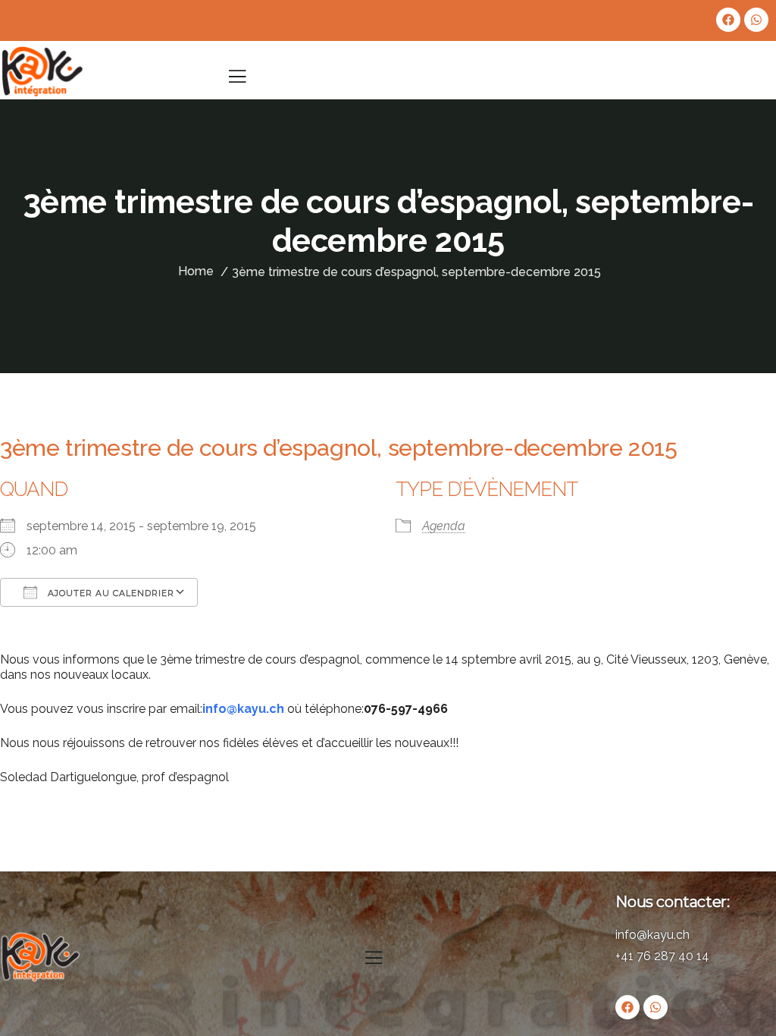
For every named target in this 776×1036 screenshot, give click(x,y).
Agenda (443, 526)
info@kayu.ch (243, 709)
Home (196, 271)
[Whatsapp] (756, 20)
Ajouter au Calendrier (109, 593)
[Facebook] (728, 20)
